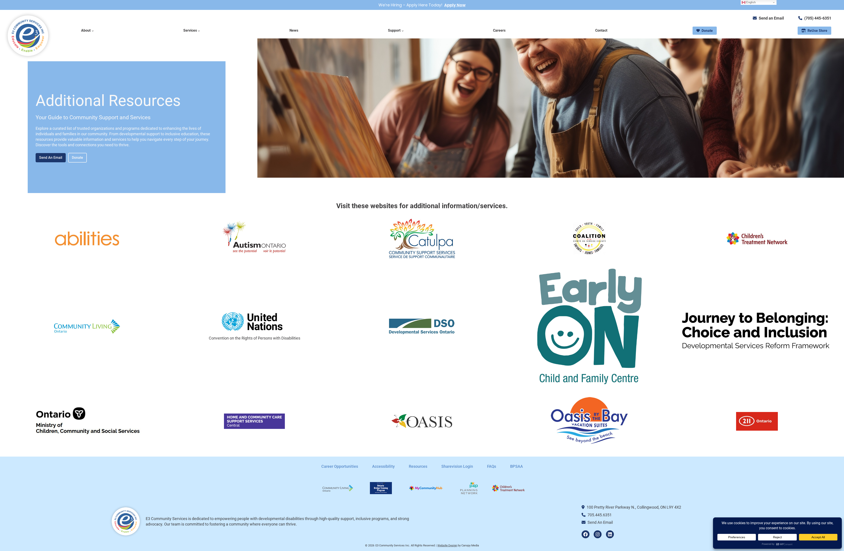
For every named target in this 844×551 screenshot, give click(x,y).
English (750, 2)
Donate (77, 157)
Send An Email (50, 157)
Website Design (447, 545)
